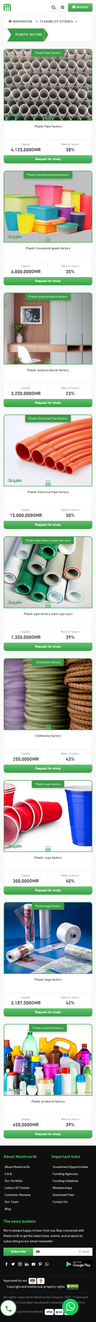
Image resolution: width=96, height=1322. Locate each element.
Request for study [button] (48, 159)
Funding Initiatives (65, 1181)
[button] (62, 7)
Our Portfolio (13, 1181)
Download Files (63, 1195)
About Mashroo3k (17, 1167)
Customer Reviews (18, 1195)
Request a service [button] (81, 9)
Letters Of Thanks (17, 1188)
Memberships (62, 1188)
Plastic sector (28, 35)
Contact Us (60, 1202)
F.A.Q (8, 1174)
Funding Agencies (65, 1174)
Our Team (12, 1202)
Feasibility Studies (56, 22)
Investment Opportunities (70, 1167)
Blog (8, 1209)
